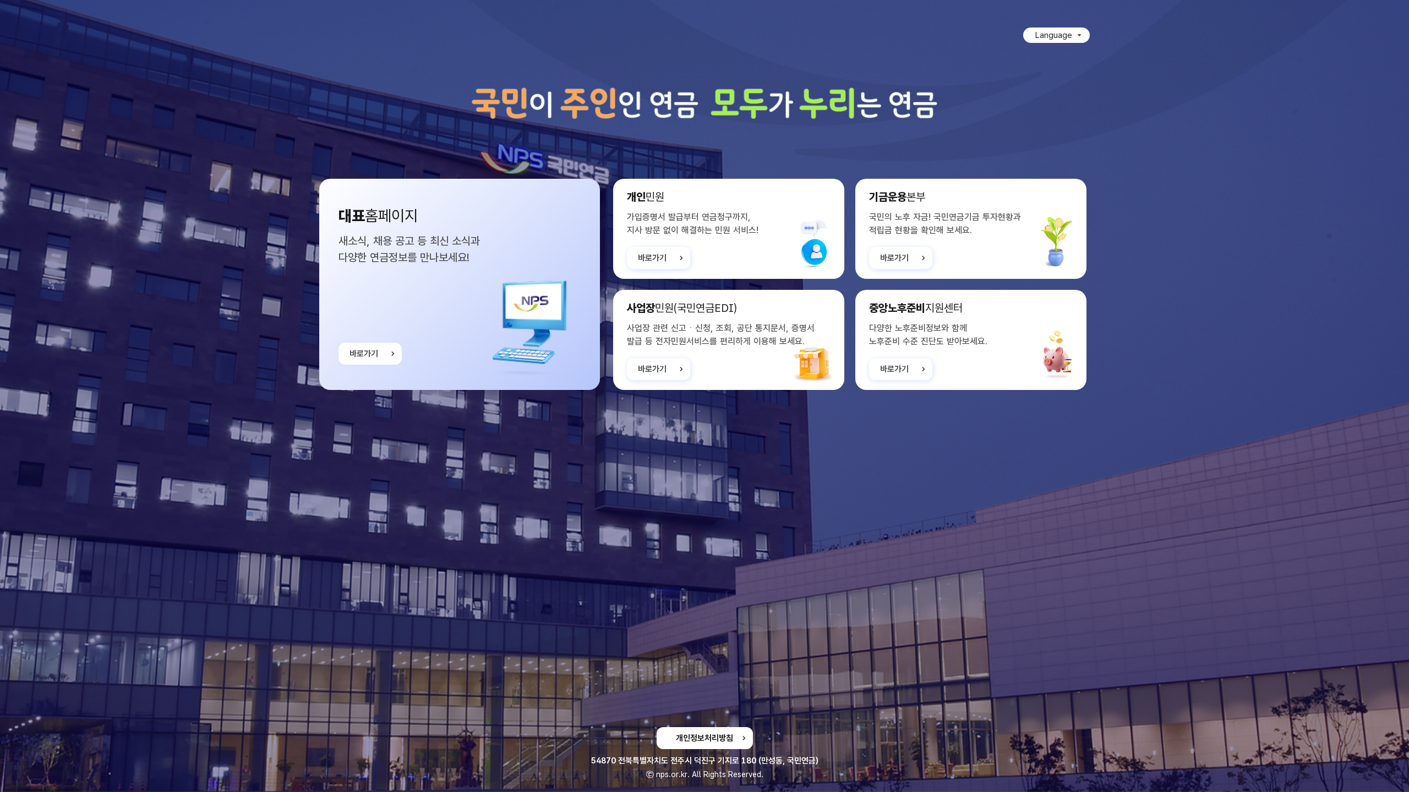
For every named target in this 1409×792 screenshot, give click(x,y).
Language (1053, 35)
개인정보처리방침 (704, 738)
